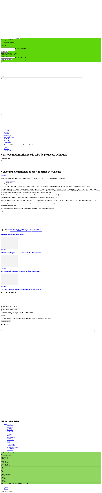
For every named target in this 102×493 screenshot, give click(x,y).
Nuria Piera (10, 425)
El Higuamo (10, 450)
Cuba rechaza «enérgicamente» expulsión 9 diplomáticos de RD (21, 289)
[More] (38, 162)
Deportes (6, 140)
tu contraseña (18, 50)
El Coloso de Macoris (12, 447)
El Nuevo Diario (11, 437)
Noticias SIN (10, 440)
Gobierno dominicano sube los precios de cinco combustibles (20, 271)
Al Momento (10, 428)
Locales (6, 132)
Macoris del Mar (11, 445)
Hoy (8, 432)
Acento (9, 438)
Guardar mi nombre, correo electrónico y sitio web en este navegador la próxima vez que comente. (27, 318)
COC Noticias (10, 448)
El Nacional (10, 431)
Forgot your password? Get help (9, 53)
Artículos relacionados (8, 234)
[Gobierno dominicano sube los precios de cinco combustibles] (9, 266)
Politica (6, 139)
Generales (7, 133)
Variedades (7, 142)
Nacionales (7, 135)
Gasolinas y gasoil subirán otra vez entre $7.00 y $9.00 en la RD (25, 229)
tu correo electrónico (20, 57)
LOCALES (7, 443)
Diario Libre (10, 430)
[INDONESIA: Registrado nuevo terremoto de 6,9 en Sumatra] (9, 248)
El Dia (8, 441)
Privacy (6, 487)
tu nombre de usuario (20, 48)
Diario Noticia (10, 444)
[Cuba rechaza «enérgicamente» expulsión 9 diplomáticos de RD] (9, 285)
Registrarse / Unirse (9, 42)
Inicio (2, 144)
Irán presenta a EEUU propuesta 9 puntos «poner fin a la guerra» (26, 231)
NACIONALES (8, 424)
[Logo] (41, 113)
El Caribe (9, 434)
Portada (6, 130)
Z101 (8, 435)
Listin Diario (10, 427)
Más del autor (19, 234)
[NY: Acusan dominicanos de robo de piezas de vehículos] (3, 175)
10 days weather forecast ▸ (14, 483)
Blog (5, 486)
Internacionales (9, 137)
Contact (6, 489)
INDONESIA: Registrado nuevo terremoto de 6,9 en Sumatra (21, 253)
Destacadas (6, 144)
